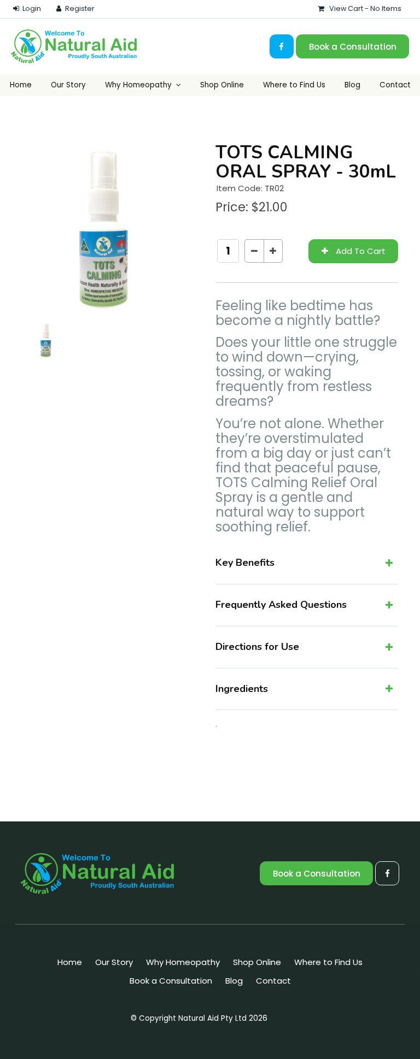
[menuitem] (70, 962)
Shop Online (222, 85)
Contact (395, 85)
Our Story (68, 85)
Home (21, 85)
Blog (352, 85)
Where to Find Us (294, 85)
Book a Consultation (352, 46)
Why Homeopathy (138, 85)
